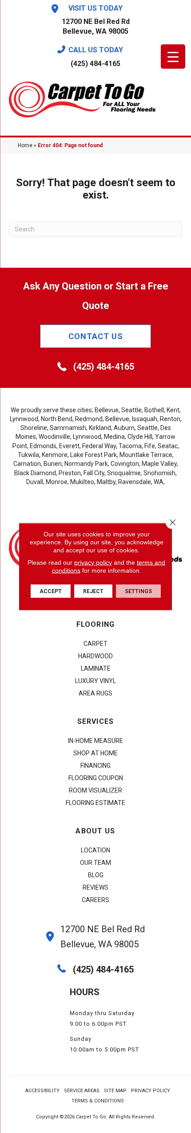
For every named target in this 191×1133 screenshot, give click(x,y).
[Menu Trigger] (173, 56)
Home (25, 145)
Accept (51, 591)
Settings (138, 591)
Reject (93, 591)
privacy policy (93, 562)
